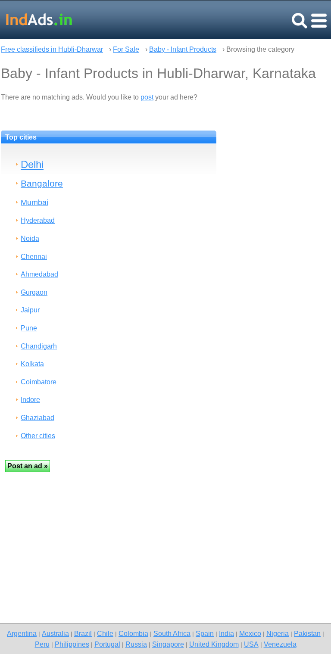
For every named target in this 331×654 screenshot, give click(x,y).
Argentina (22, 633)
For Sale (126, 49)
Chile (105, 633)
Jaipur (30, 310)
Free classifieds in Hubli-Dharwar (52, 49)
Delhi (32, 164)
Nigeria (277, 633)
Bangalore (42, 183)
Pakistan (307, 633)
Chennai (34, 256)
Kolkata (32, 363)
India (226, 633)
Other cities (38, 435)
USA (251, 644)
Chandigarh (39, 346)
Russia (136, 644)
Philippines (72, 644)
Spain (205, 633)
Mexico (250, 633)
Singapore (168, 644)
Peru (42, 644)
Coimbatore (38, 382)
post (147, 97)
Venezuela (280, 644)
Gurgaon (34, 292)
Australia (55, 633)
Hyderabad (38, 220)
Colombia (133, 633)
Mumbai (34, 202)
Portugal (107, 644)
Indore (30, 399)
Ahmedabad (39, 274)
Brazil (83, 633)
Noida (30, 238)
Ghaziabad (37, 417)
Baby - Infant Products (182, 49)
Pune (29, 328)
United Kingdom (214, 644)
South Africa (171, 633)
